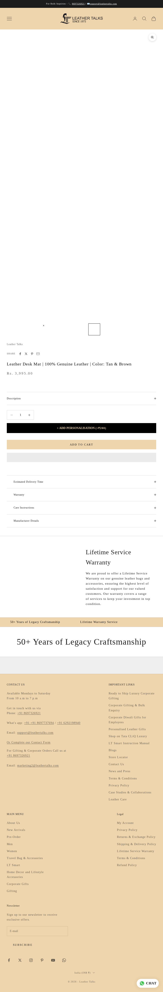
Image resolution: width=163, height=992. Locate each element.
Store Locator (118, 757)
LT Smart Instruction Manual (129, 743)
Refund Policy (127, 865)
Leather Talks (15, 344)
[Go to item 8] (108, 329)
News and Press (119, 771)
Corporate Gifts (18, 884)
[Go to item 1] (13, 329)
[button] (81, 457)
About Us (13, 823)
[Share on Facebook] (20, 353)
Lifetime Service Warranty (135, 851)
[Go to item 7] (94, 329)
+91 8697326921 (29, 713)
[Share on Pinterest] (32, 353)
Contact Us (116, 764)
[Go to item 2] (26, 329)
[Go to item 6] (81, 329)
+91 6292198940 (68, 722)
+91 (27, 722)
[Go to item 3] (40, 329)
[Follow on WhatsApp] (64, 960)
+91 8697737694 (42, 722)
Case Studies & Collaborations (130, 792)
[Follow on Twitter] (20, 960)
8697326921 (78, 4)
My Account (125, 823)
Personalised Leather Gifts (127, 729)
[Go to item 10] (135, 329)
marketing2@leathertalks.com (38, 765)
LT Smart (13, 865)
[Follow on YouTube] (53, 960)
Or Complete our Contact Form (29, 742)
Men (10, 844)
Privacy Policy (119, 785)
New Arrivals (16, 830)
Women (12, 851)
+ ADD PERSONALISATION (81, 428)
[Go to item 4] (53, 329)
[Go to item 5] (67, 329)
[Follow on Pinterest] (42, 960)
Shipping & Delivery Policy (136, 844)
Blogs (113, 750)
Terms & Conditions (123, 778)
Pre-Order (14, 837)
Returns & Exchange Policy (136, 837)
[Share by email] (38, 353)
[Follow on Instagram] (31, 960)
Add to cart (81, 444)
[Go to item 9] (121, 329)
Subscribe (22, 944)
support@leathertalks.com (103, 4)
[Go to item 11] (149, 329)
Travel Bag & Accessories (25, 858)
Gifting (12, 891)
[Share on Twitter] (26, 353)
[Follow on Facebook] (9, 960)
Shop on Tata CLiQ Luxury (128, 736)
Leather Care (118, 799)
